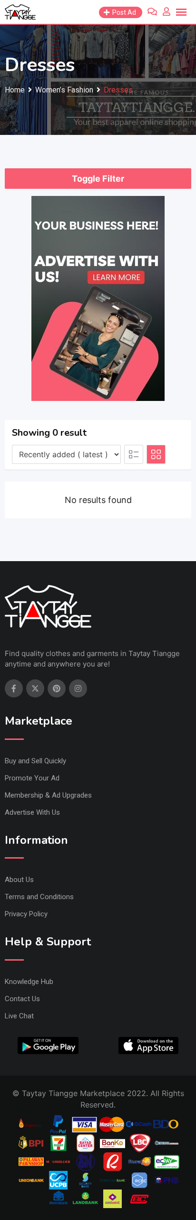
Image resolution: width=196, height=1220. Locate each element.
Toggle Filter (98, 179)
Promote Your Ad (32, 778)
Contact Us (22, 998)
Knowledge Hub (29, 981)
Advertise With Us (32, 812)
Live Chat (19, 1016)
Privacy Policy (26, 914)
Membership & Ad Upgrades (48, 795)
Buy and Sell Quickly (35, 761)
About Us (19, 879)
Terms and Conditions (39, 896)
